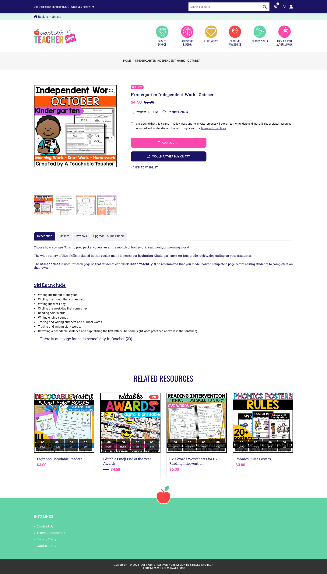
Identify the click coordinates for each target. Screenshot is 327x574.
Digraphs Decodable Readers (59, 459)
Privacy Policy (47, 539)
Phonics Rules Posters (253, 459)
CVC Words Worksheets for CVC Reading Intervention (194, 461)
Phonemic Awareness (235, 42)
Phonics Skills (260, 41)
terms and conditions (213, 128)
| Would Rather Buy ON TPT (170, 156)
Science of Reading (187, 42)
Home (127, 60)
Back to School (162, 42)
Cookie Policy (46, 546)
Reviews (81, 236)
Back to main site (49, 17)
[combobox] (224, 6)
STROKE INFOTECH (201, 565)
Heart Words (211, 41)
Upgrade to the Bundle (109, 236)
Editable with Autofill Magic (284, 42)
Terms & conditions (51, 533)
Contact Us (45, 526)
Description (44, 236)
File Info (64, 236)
